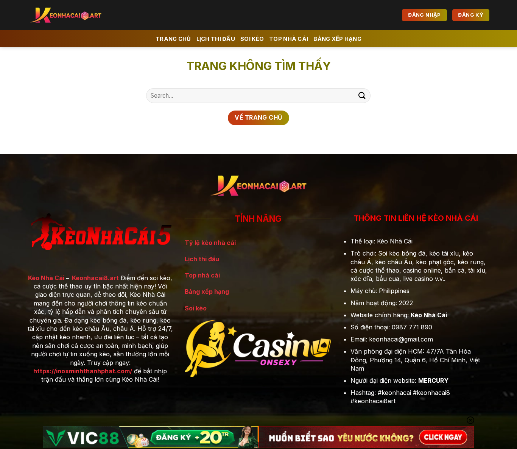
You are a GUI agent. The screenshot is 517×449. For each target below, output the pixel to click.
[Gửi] (361, 95)
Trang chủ (173, 39)
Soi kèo (252, 39)
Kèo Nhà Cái (46, 278)
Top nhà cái (202, 275)
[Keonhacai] (75, 15)
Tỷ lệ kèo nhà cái (210, 242)
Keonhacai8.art (95, 278)
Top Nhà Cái (288, 39)
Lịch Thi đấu (215, 39)
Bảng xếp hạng (337, 39)
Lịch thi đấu (202, 259)
